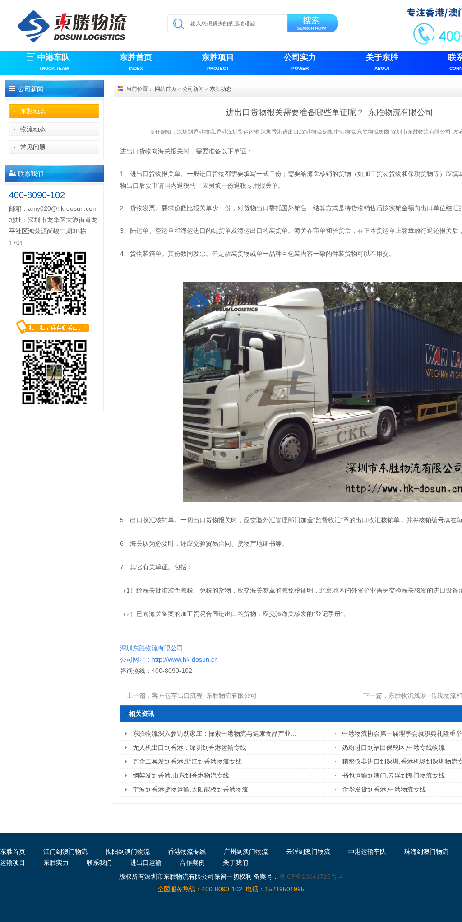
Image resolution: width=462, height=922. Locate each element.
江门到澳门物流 (65, 851)
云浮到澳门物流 (308, 851)
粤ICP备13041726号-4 (311, 876)
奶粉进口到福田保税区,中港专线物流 (393, 747)
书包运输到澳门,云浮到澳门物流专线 (393, 775)
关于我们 (235, 862)
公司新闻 (193, 89)
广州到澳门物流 (246, 851)
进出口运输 (146, 862)
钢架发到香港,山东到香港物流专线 (181, 775)
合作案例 (192, 862)
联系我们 (99, 862)
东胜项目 (218, 62)
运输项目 (12, 862)
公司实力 (300, 62)
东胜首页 (136, 62)
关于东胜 (382, 62)
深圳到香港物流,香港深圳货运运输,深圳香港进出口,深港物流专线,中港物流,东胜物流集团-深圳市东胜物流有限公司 (314, 132)
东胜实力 (56, 862)
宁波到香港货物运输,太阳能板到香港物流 (190, 789)
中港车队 (53, 62)
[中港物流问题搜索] (313, 24)
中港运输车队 (367, 851)
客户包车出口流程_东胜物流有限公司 (204, 695)
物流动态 (33, 129)
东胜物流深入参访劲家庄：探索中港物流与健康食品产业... (214, 733)
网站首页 (165, 89)
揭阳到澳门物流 (128, 851)
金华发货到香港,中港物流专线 (384, 789)
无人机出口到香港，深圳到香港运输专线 (189, 747)
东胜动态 (33, 111)
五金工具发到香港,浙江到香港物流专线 (187, 761)
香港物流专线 (187, 851)
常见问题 (33, 147)
